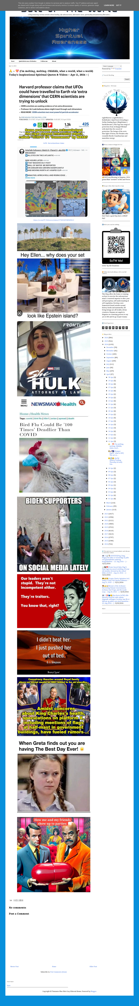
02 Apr (111, 495)
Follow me (44, 61)
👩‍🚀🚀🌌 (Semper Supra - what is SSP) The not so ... (116, 453)
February (109, 506)
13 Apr (111, 435)
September (110, 357)
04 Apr (111, 488)
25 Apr (111, 394)
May (108, 371)
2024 (107, 344)
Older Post (93, 966)
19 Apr (111, 414)
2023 (107, 514)
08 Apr (111, 475)
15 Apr (111, 428)
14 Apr (111, 431)
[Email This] (15, 900)
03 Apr (111, 492)
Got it (118, 5)
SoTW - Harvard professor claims (53, 143)
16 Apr (111, 424)
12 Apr (111, 438)
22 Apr (111, 404)
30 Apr (111, 377)
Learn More (109, 5)
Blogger (93, 991)
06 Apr (111, 482)
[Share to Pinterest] (22, 900)
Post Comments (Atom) (58, 972)
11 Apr (111, 441)
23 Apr (111, 401)
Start (12, 61)
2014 (107, 544)
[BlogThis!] (16, 900)
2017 (107, 534)
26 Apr (111, 391)
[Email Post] (10, 900)
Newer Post (14, 966)
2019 (107, 527)
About (54, 61)
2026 (107, 338)
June (108, 368)
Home (54, 966)
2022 (107, 517)
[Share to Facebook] (20, 900)
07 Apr (111, 478)
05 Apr (111, 485)
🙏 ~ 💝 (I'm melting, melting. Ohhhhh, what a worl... (116, 446)
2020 (107, 524)
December (110, 347)
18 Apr (111, 418)
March (108, 503)
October (109, 354)
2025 (107, 341)
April (108, 374)
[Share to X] (18, 900)
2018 (107, 531)
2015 (107, 541)
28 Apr (111, 384)
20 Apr (111, 411)
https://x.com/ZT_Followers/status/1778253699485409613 (53, 220)
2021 (107, 520)
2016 (107, 537)
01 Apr (111, 499)
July (108, 364)
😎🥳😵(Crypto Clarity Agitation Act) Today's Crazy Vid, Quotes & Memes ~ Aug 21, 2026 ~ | (115, 580)
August (109, 361)
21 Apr (111, 408)
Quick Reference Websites (27, 61)
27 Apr (111, 387)
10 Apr (111, 468)
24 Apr (111, 397)
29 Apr (111, 381)
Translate (118, 69)
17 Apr (111, 421)
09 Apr (111, 472)
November (110, 351)
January (109, 510)
